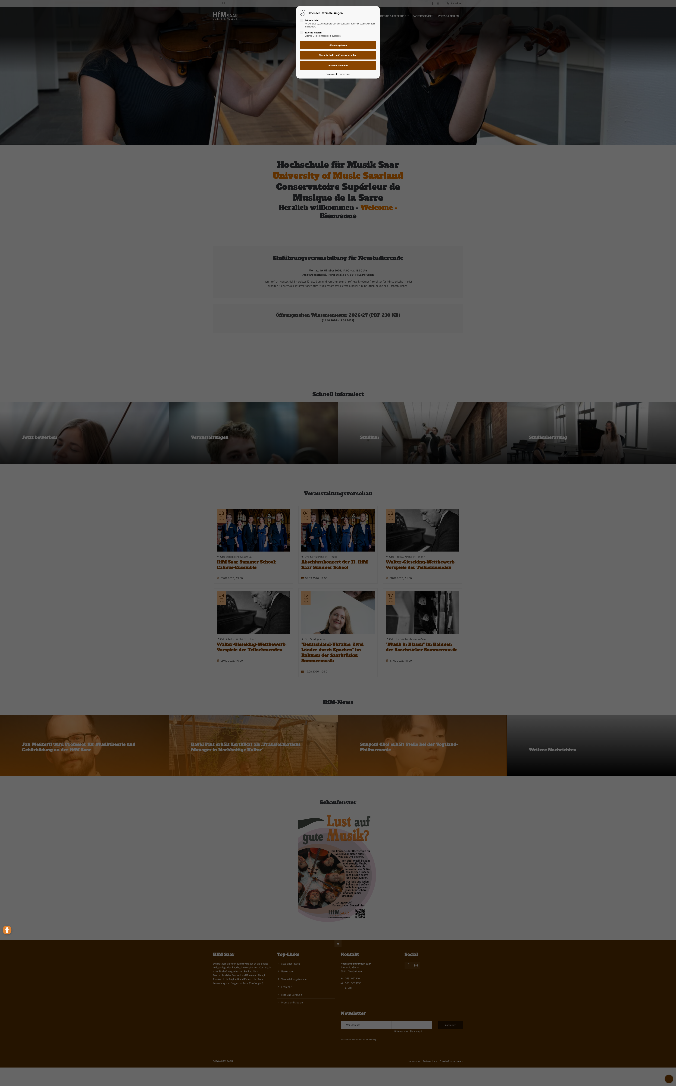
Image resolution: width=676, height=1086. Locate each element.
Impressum (345, 74)
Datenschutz (332, 74)
